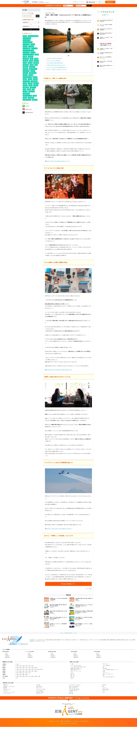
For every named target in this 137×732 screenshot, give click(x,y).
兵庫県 (29, 671)
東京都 (32, 667)
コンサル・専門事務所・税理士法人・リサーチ (110, 669)
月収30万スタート (27, 81)
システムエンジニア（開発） (40, 689)
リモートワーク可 (26, 52)
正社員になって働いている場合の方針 (55, 58)
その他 (72, 678)
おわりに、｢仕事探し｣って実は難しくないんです (57, 69)
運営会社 (86, 721)
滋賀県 (20, 671)
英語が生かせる (31, 91)
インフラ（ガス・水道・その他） (76, 665)
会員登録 (111, 2)
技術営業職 (5, 687)
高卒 (90, 588)
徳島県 (17, 674)
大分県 (29, 676)
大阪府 (26, 671)
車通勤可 (34, 95)
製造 (103, 686)
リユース (72, 672)
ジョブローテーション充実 (28, 42)
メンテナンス (104, 687)
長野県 (32, 669)
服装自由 (25, 83)
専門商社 (31, 64)
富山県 (20, 669)
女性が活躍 (30, 62)
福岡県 (17, 676)
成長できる (25, 75)
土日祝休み (36, 60)
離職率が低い (35, 99)
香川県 (20, 674)
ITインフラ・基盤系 (39, 690)
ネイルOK (33, 44)
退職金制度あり (31, 97)
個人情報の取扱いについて (68, 721)
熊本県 (26, 676)
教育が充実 (35, 77)
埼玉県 (26, 667)
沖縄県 (39, 676)
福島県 (32, 665)
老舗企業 (29, 89)
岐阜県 (35, 669)
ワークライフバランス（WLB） (29, 54)
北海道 (17, 664)
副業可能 (36, 58)
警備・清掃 (72, 676)
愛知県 (41, 669)
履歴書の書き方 (7, 657)
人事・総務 (38, 684)
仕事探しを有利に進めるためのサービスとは (56, 65)
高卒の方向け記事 (68, 632)
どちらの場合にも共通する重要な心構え (55, 62)
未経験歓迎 (30, 83)
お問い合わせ (76, 721)
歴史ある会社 (36, 83)
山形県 (29, 665)
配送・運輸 (71, 693)
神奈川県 (35, 667)
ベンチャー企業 (34, 48)
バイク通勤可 (31, 46)
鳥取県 (17, 672)
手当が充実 (31, 75)
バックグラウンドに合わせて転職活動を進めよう (57, 67)
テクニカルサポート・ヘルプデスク (74, 684)
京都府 (23, 671)
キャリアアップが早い (27, 38)
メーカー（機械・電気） (107, 665)
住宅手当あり (31, 56)
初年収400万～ (26, 58)
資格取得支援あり (26, 93)
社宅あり (30, 85)
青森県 (17, 665)
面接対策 (6, 654)
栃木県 (20, 667)
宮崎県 (32, 676)
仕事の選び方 (7, 655)
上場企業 (37, 54)
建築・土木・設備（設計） (73, 687)
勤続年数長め (26, 60)
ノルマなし (25, 46)
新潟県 (17, 669)
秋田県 (26, 665)
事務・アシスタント (39, 687)
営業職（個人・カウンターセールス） (9, 686)
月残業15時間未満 (34, 81)
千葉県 (29, 667)
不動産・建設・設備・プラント (75, 669)
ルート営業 (33, 52)
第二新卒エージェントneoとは (54, 721)
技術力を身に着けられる (28, 77)
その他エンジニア (39, 693)
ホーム (61, 632)
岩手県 (20, 665)
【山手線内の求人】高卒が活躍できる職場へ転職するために (59, 369)
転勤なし (25, 97)
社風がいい (36, 85)
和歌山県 (35, 671)
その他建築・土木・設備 (73, 690)
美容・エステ (73, 675)
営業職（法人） (5, 684)
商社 (103, 666)
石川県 (23, 669)
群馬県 (23, 667)
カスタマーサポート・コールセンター (9, 692)
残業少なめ (25, 85)
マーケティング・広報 (6, 693)
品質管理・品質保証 (105, 689)
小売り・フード (105, 672)
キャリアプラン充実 (27, 40)
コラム (87, 588)
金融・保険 (104, 668)
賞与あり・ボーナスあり (28, 95)
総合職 (25, 89)
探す (89, 5)
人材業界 (25, 56)
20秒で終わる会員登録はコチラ (68, 583)
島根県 (20, 672)
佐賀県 (20, 676)
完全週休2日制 (26, 64)
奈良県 (32, 671)
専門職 (36, 64)
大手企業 (25, 62)
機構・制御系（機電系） (40, 692)
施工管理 (25, 79)
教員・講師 (104, 684)
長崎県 (23, 676)
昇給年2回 (30, 79)
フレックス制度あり (27, 48)
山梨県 (29, 669)
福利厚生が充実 (26, 87)
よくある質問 (81, 721)
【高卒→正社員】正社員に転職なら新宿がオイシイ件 (57, 161)
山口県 (29, 672)
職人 (33, 89)
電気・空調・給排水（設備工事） (74, 689)
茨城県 (17, 667)
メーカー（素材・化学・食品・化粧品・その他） (78, 666)
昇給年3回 (35, 79)
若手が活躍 (25, 91)
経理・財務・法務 (39, 686)
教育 (103, 675)
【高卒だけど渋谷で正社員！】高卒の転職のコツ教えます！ (59, 528)
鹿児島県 (35, 676)
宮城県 (23, 665)
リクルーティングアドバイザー (29, 50)
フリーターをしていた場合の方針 (54, 60)
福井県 (26, 669)
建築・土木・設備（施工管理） (74, 686)
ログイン (101, 2)
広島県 (26, 672)
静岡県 (38, 669)
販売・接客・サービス (6, 689)
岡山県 (23, 672)
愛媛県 (23, 674)
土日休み (31, 60)
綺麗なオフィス (33, 87)
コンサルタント (5, 690)
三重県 (17, 671)
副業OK (32, 58)
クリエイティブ (104, 690)
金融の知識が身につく (27, 99)
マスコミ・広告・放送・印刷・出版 (108, 676)
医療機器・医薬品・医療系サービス (76, 668)
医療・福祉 (71, 692)
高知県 (26, 674)
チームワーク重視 (26, 44)
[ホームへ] (26, 2)
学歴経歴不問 (36, 62)
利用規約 (61, 721)
